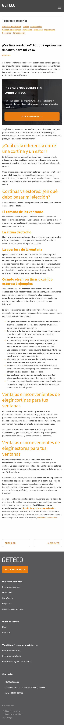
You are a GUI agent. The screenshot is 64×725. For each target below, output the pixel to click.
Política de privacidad (12, 714)
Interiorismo (7, 592)
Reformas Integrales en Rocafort (17, 661)
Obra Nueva (7, 598)
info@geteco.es (12, 682)
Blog (4, 627)
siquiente (53, 543)
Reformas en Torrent (11, 650)
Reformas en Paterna (11, 656)
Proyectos (7, 603)
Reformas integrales (11, 587)
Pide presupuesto (31, 116)
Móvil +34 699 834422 (14, 693)
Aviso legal (8, 717)
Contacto (6, 632)
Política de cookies (11, 711)
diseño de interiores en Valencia (38, 508)
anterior (10, 543)
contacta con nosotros (47, 517)
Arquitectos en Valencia (12, 609)
